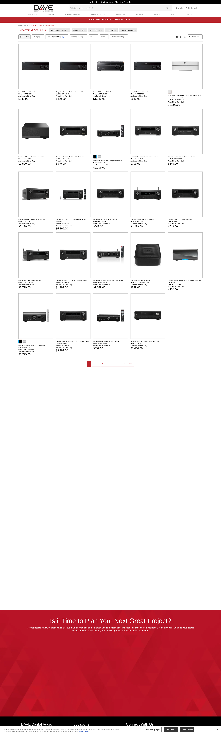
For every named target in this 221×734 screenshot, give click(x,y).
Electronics (32, 14)
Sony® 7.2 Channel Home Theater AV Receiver (145, 92)
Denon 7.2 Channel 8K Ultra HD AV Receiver (70, 157)
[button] (176, 8)
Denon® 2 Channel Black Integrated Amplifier (107, 161)
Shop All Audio (49, 25)
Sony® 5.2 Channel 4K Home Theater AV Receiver (71, 92)
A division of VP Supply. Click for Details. (110, 2)
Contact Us (189, 14)
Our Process (120, 14)
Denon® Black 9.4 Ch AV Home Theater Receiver (71, 280)
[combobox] (38, 36)
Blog (172, 14)
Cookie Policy (84, 731)
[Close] (217, 729)
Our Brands (139, 14)
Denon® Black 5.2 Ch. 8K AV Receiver (105, 219)
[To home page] (43, 8)
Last (130, 364)
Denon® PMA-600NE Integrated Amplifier (106, 341)
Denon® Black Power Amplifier (140, 280)
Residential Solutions (72, 14)
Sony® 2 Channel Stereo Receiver (29, 92)
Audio (40, 25)
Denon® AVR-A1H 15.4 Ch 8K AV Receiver (31, 219)
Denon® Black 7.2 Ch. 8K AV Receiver (142, 219)
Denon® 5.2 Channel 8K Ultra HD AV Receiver (182, 157)
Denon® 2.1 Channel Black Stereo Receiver (144, 157)
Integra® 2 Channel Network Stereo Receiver (145, 341)
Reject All (170, 730)
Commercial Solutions (98, 14)
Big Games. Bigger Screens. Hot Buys (110, 20)
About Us (157, 14)
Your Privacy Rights (153, 730)
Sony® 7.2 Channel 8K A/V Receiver (104, 92)
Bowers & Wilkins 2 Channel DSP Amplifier (31, 157)
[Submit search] (167, 8)
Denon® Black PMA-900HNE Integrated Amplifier (108, 280)
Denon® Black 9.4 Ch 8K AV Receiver (30, 280)
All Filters (25, 37)
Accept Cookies (187, 730)
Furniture (51, 14)
